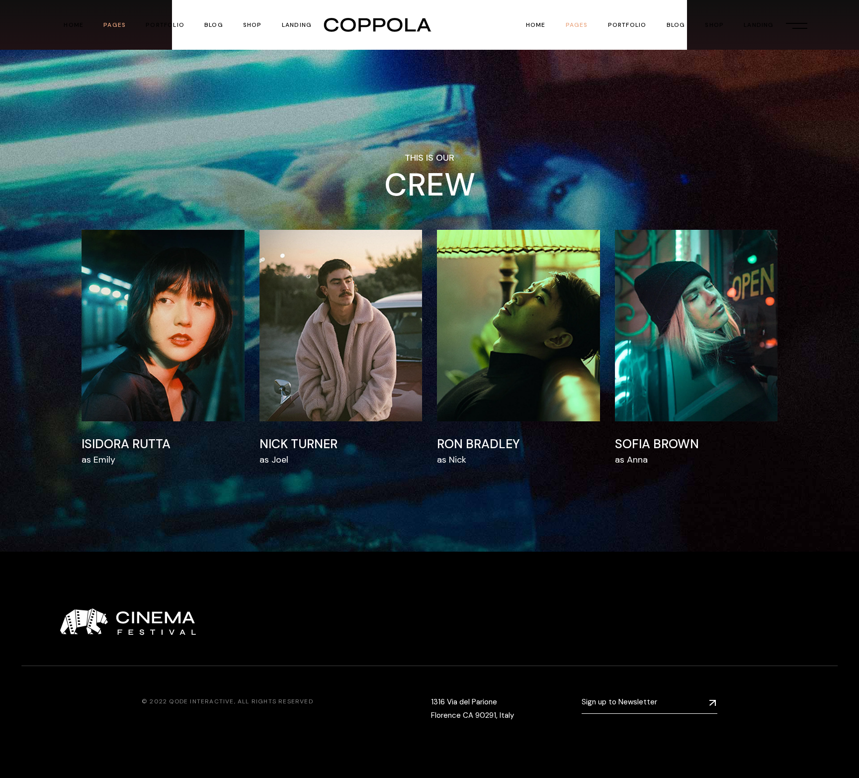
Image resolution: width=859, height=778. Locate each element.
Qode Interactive (201, 701)
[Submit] (712, 702)
